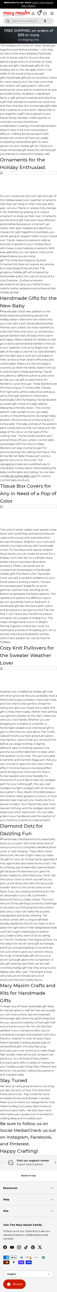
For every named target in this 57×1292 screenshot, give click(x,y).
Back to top (28, 1175)
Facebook (40, 1137)
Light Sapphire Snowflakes (31, 232)
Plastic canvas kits (24, 565)
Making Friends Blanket (41, 399)
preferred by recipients (19, 93)
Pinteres (18, 1143)
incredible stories (10, 1098)
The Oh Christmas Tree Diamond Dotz (28, 939)
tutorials (44, 1098)
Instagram (17, 1137)
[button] (45, 21)
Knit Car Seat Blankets (42, 351)
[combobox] (28, 21)
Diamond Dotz (32, 839)
